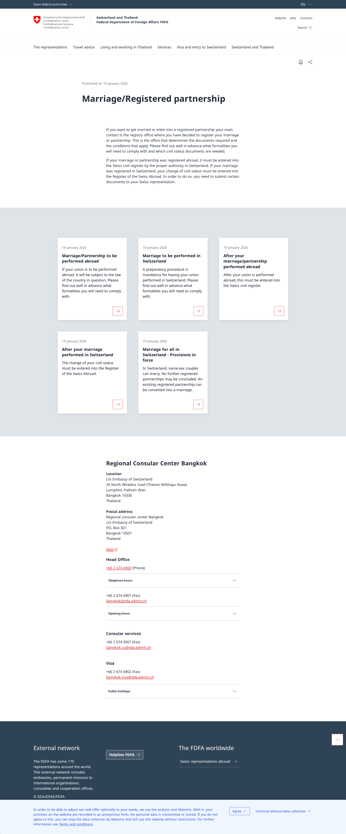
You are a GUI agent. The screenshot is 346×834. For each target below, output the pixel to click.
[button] (50, 47)
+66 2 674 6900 (118, 567)
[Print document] (300, 62)
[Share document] (310, 62)
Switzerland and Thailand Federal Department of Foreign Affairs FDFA (132, 19)
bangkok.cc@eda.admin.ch (128, 647)
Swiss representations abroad (205, 761)
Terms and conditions (76, 824)
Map (110, 549)
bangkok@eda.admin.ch (126, 600)
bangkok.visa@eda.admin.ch (130, 677)
